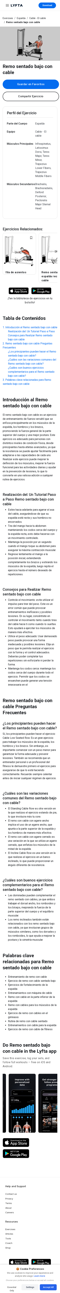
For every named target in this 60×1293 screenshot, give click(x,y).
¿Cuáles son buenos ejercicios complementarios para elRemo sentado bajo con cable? (31, 371)
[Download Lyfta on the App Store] (16, 1142)
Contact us (11, 1194)
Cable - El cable (37, 18)
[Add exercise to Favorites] (31, 238)
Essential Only (11, 1288)
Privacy (9, 1198)
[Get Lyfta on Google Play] (16, 1153)
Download (47, 5)
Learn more (39, 1276)
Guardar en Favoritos (31, 84)
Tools (8, 1238)
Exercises (8, 18)
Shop (8, 1247)
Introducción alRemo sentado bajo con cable (31, 327)
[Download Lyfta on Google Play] (41, 290)
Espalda (21, 18)
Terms (8, 1203)
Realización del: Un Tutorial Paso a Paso (31, 331)
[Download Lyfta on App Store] (19, 290)
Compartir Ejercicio (31, 96)
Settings (30, 1287)
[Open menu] (7, 5)
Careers (9, 1212)
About (8, 1208)
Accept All (48, 1287)
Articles (9, 1233)
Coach (8, 1243)
